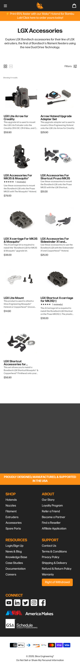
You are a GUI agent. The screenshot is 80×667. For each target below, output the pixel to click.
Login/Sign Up (14, 546)
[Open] (5, 5)
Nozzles (11, 505)
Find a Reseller (51, 523)
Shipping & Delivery (54, 563)
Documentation (16, 569)
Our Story (48, 500)
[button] (5, 66)
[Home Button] (40, 5)
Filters (68, 66)
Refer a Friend (51, 511)
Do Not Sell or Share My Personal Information (40, 660)
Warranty (48, 574)
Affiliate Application (54, 528)
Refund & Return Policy (56, 569)
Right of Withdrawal (57, 582)
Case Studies (14, 563)
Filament (11, 511)
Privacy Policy (50, 557)
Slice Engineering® (44, 656)
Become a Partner (53, 517)
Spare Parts (13, 528)
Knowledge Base (16, 557)
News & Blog (14, 551)
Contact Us (49, 546)
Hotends (11, 500)
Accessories (14, 523)
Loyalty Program (52, 505)
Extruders (12, 517)
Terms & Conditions (54, 551)
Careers (11, 574)
